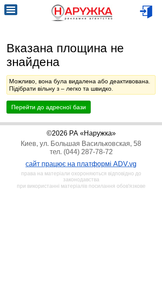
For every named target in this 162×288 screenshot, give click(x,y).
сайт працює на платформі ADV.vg (81, 164)
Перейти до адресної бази (48, 107)
